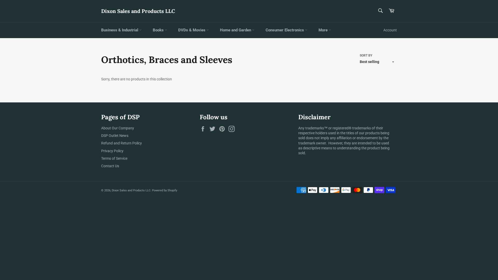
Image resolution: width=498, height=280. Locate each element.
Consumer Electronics (285, 30)
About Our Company (117, 128)
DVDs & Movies (192, 30)
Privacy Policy (112, 151)
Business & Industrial (120, 30)
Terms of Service (114, 158)
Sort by (366, 55)
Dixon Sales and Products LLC (138, 11)
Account (390, 30)
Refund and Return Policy (121, 143)
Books (159, 30)
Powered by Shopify (164, 190)
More (324, 30)
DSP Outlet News (114, 136)
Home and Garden (236, 30)
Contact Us (110, 166)
